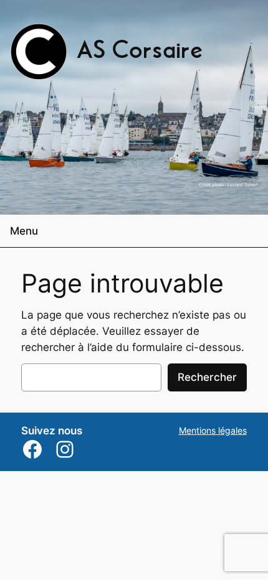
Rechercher (207, 377)
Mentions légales (213, 430)
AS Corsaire (140, 51)
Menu (24, 231)
